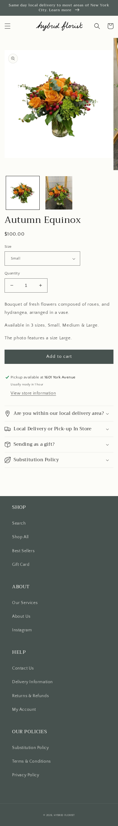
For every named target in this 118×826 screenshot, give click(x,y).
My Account (24, 709)
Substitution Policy (30, 747)
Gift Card (20, 564)
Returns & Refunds (30, 695)
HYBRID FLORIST (64, 815)
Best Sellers (23, 551)
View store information (33, 393)
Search (19, 523)
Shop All (20, 537)
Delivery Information (32, 682)
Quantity (12, 273)
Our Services (25, 602)
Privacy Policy (25, 775)
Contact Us (23, 668)
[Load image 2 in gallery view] (59, 193)
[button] (7, 26)
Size (8, 246)
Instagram (22, 630)
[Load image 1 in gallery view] (22, 193)
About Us (21, 616)
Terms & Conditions (31, 761)
